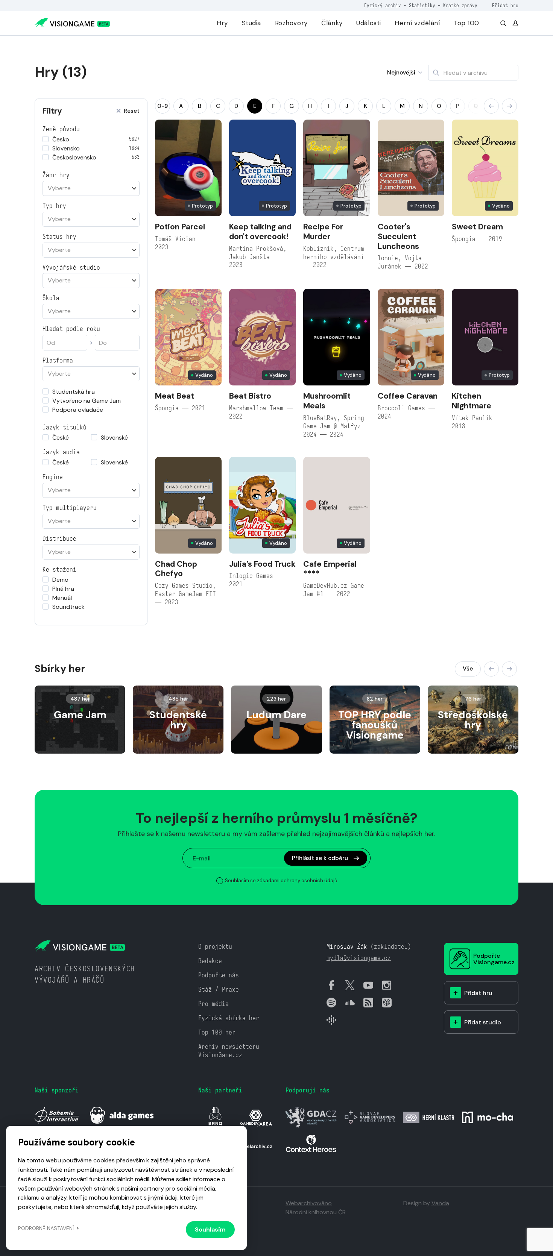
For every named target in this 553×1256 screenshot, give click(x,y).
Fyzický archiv (382, 5)
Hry (222, 23)
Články (331, 23)
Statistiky (422, 5)
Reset (132, 111)
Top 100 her (216, 1032)
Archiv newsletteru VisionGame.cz (228, 1051)
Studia (251, 23)
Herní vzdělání (417, 23)
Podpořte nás (218, 975)
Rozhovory (291, 23)
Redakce (210, 961)
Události (368, 23)
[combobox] (91, 188)
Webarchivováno (309, 1203)
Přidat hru (505, 5)
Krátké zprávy (460, 5)
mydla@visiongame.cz (359, 958)
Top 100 (466, 23)
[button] (491, 106)
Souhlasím (210, 1229)
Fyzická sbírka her (228, 1018)
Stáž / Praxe (218, 990)
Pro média (213, 1004)
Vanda (440, 1203)
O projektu (215, 947)
